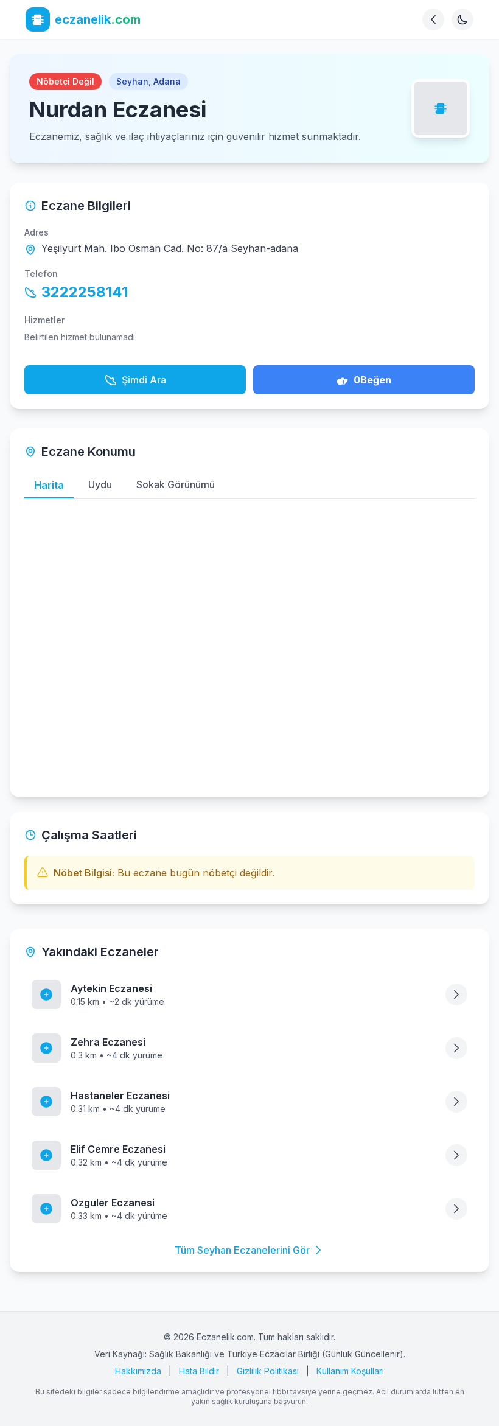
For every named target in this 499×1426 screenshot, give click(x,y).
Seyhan (132, 81)
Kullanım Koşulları (350, 1371)
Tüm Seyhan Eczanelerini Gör (242, 1250)
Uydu (100, 484)
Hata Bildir (199, 1371)
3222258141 (84, 292)
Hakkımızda (138, 1371)
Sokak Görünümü (175, 484)
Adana (167, 81)
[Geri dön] (433, 19)
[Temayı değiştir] (462, 19)
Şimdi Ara (144, 380)
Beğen (372, 380)
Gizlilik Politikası (268, 1371)
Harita (49, 485)
